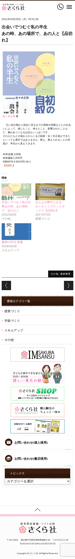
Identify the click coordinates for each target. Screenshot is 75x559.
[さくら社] (13, 5)
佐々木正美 (9, 116)
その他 (55, 273)
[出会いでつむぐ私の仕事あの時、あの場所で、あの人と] (16, 191)
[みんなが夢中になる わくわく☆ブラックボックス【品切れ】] (50, 191)
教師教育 (65, 273)
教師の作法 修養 (12, 242)
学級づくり (12, 320)
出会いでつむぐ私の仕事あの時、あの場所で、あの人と (16, 206)
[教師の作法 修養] (16, 231)
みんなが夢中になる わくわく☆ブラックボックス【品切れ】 (50, 206)
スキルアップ (13, 330)
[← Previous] (6, 285)
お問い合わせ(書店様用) (31, 458)
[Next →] (68, 285)
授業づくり (12, 311)
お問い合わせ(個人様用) (31, 442)
